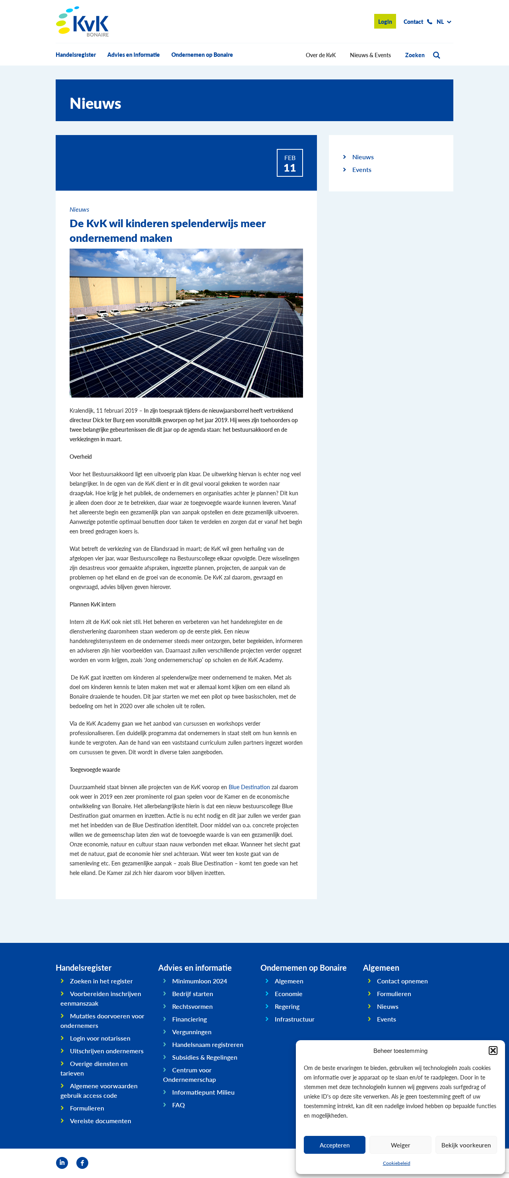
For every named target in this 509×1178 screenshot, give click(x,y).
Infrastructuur (295, 1019)
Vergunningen (192, 1031)
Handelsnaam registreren (207, 1044)
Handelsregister (76, 54)
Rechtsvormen (192, 1006)
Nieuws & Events (370, 55)
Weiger (400, 1145)
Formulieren (87, 1107)
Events (361, 169)
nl (440, 21)
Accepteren (335, 1145)
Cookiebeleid (396, 1163)
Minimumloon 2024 (199, 980)
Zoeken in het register (101, 980)
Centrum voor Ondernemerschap (189, 1074)
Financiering (189, 1019)
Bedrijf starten (192, 993)
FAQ (178, 1104)
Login (385, 21)
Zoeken (415, 55)
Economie (289, 993)
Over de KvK (321, 55)
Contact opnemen (402, 980)
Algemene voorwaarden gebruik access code (99, 1090)
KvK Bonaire (82, 21)
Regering (287, 1006)
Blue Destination (249, 787)
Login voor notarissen (100, 1038)
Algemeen (289, 980)
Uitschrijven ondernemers (107, 1050)
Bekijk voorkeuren (466, 1145)
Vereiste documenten (100, 1120)
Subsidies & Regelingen (204, 1057)
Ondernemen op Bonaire (202, 54)
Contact (413, 21)
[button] (493, 1050)
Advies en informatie (133, 54)
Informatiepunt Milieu (203, 1092)
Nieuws (363, 156)
